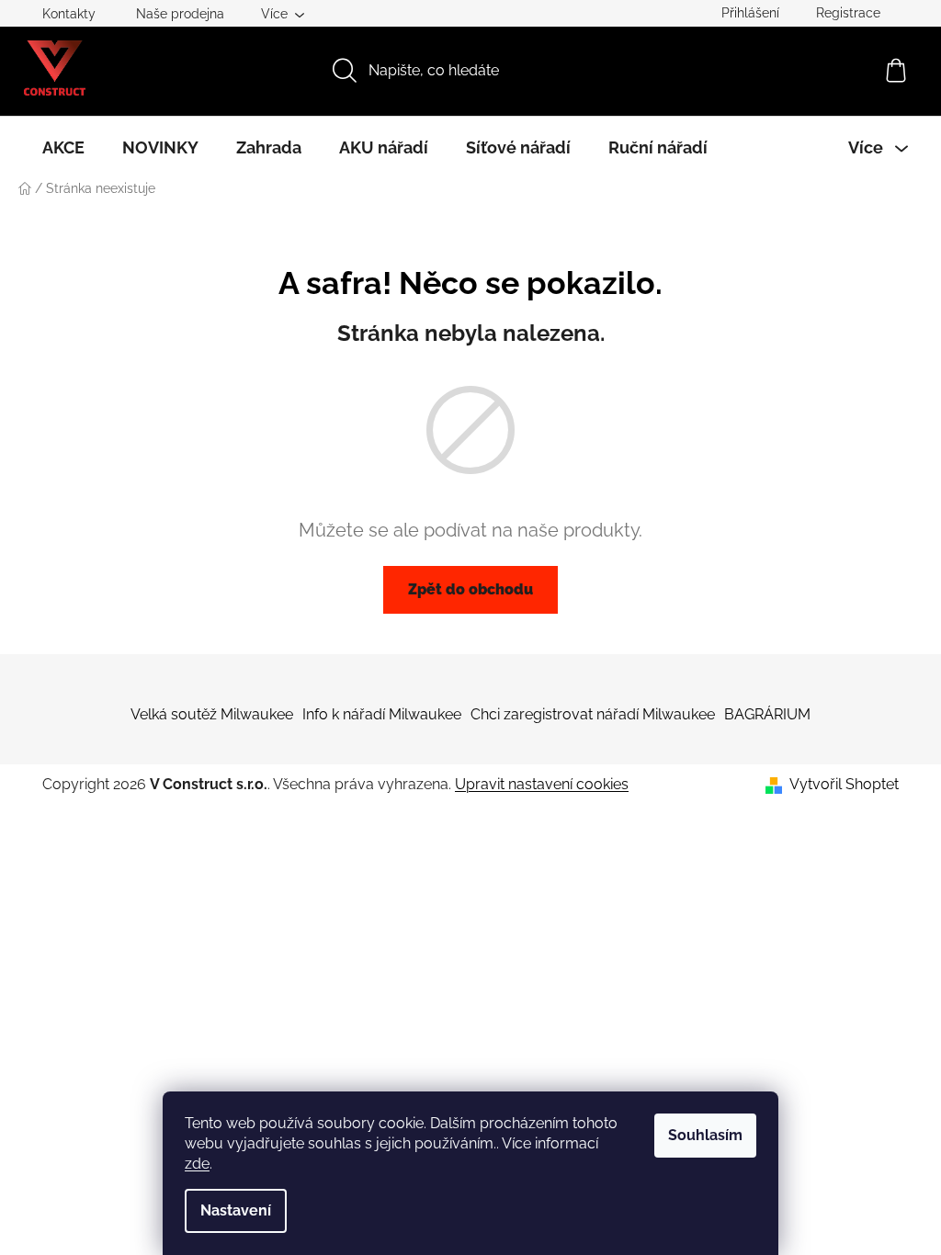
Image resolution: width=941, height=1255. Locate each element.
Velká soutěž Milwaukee (211, 714)
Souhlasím (705, 1135)
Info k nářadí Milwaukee (381, 714)
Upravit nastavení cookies (542, 784)
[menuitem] (63, 148)
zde (197, 1163)
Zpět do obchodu (470, 589)
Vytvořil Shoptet (844, 784)
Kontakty (69, 13)
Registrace (848, 13)
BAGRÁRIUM (767, 714)
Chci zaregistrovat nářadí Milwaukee (592, 714)
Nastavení (235, 1210)
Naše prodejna (180, 13)
